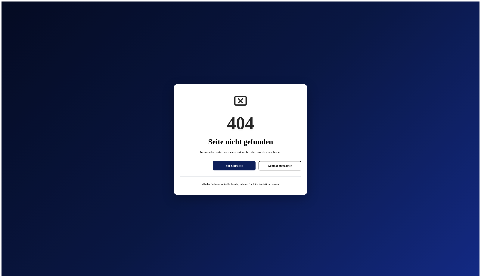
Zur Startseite (234, 165)
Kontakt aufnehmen (280, 165)
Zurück (194, 165)
